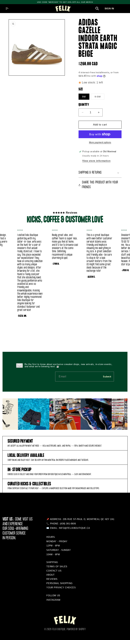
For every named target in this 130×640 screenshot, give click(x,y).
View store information (96, 160)
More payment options (100, 142)
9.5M (99, 97)
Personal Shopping (59, 583)
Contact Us (53, 570)
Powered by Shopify (76, 629)
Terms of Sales (56, 566)
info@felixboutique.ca (74, 528)
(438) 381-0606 (68, 523)
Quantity (84, 105)
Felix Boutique (58, 629)
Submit (107, 376)
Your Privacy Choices (61, 587)
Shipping (52, 562)
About (50, 575)
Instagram (53, 600)
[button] (7, 8)
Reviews (51, 579)
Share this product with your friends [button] (100, 185)
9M (84, 96)
